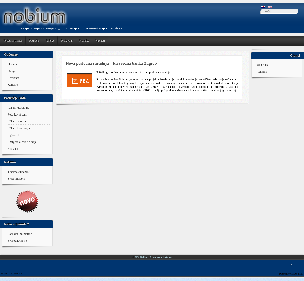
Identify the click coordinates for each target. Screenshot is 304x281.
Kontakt (84, 40)
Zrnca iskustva (16, 178)
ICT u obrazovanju (19, 128)
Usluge (50, 40)
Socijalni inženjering (20, 233)
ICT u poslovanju (18, 121)
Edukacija (13, 148)
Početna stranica (13, 40)
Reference (13, 77)
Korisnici (13, 84)
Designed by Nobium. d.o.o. (291, 273)
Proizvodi (67, 40)
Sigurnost (13, 135)
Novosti (100, 40)
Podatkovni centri (18, 114)
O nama (12, 64)
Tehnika (262, 71)
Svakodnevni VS (17, 240)
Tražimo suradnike (19, 171)
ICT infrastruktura (18, 107)
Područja (34, 40)
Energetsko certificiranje (22, 142)
